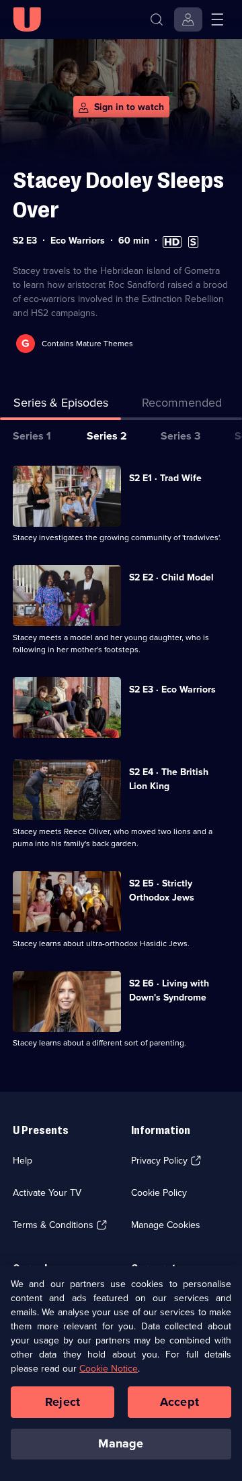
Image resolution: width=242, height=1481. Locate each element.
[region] (121, 1373)
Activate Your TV (47, 1193)
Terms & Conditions (53, 1225)
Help (22, 1161)
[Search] (157, 19)
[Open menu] (217, 19)
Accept (179, 1402)
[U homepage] (27, 19)
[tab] (181, 405)
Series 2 (107, 436)
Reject (62, 1402)
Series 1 (32, 436)
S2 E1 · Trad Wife (165, 478)
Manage (120, 1443)
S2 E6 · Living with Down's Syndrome (169, 990)
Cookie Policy (159, 1193)
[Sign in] (188, 19)
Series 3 (180, 436)
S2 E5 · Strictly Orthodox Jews (161, 890)
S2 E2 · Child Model (171, 577)
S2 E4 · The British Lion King (168, 779)
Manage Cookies (165, 1225)
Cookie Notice (108, 1369)
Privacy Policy (159, 1161)
